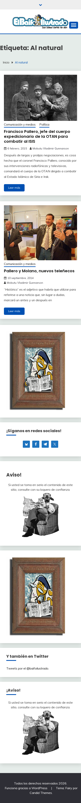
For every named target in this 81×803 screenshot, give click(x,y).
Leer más (14, 187)
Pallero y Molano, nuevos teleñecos (39, 271)
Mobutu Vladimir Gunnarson (51, 148)
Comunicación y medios (20, 124)
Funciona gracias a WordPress (26, 788)
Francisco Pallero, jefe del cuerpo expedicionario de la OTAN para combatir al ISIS (37, 136)
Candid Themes (41, 793)
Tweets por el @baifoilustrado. (27, 668)
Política (44, 124)
